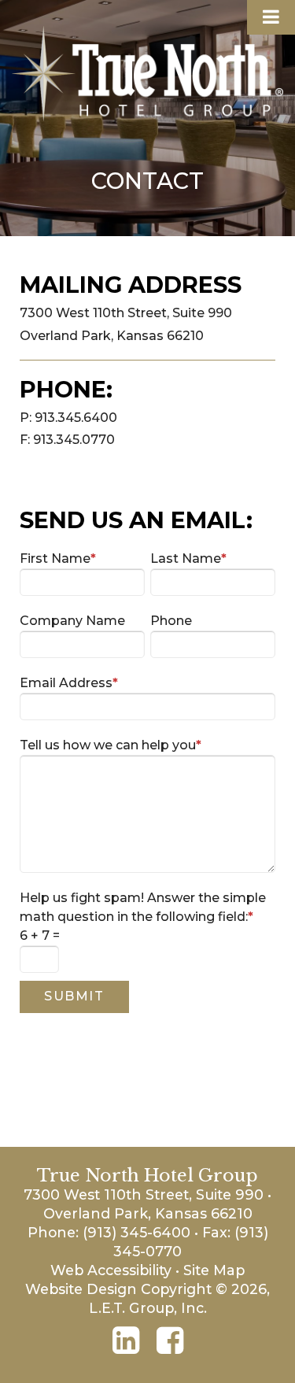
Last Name (188, 558)
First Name (58, 558)
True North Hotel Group (147, 74)
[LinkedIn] (125, 1340)
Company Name (72, 620)
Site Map (214, 1270)
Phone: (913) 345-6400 (109, 1232)
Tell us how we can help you (110, 745)
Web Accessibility (110, 1270)
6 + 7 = (40, 935)
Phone (171, 620)
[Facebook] (169, 1340)
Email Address (69, 682)
